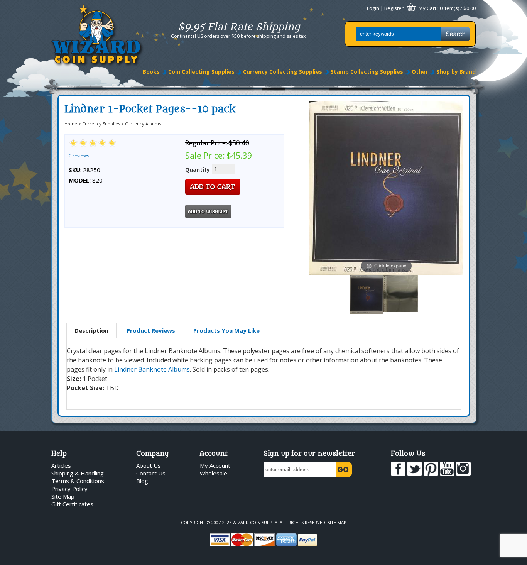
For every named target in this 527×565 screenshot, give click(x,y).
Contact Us (151, 473)
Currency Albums (143, 124)
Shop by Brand (456, 71)
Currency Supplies (101, 124)
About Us (148, 465)
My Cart (427, 8)
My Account (215, 465)
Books (151, 71)
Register (394, 8)
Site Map (62, 496)
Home (70, 124)
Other (420, 71)
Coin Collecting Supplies (201, 71)
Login (373, 8)
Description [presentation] (91, 330)
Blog (142, 481)
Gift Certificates (72, 504)
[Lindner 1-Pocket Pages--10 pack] (366, 294)
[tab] (91, 331)
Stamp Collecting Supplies (367, 71)
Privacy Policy (69, 488)
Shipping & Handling (77, 473)
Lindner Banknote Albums (152, 369)
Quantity (197, 169)
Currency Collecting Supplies (282, 71)
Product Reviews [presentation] (151, 330)
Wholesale (213, 473)
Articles (61, 465)
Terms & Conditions (77, 481)
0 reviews (79, 155)
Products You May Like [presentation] (226, 330)
